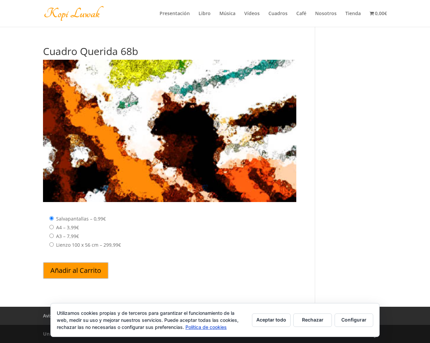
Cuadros (278, 13)
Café (301, 13)
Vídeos (252, 13)
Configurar (354, 320)
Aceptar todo (271, 320)
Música (227, 13)
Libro (205, 13)
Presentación (175, 13)
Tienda (353, 13)
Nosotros (326, 13)
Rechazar (313, 320)
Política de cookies (206, 327)
